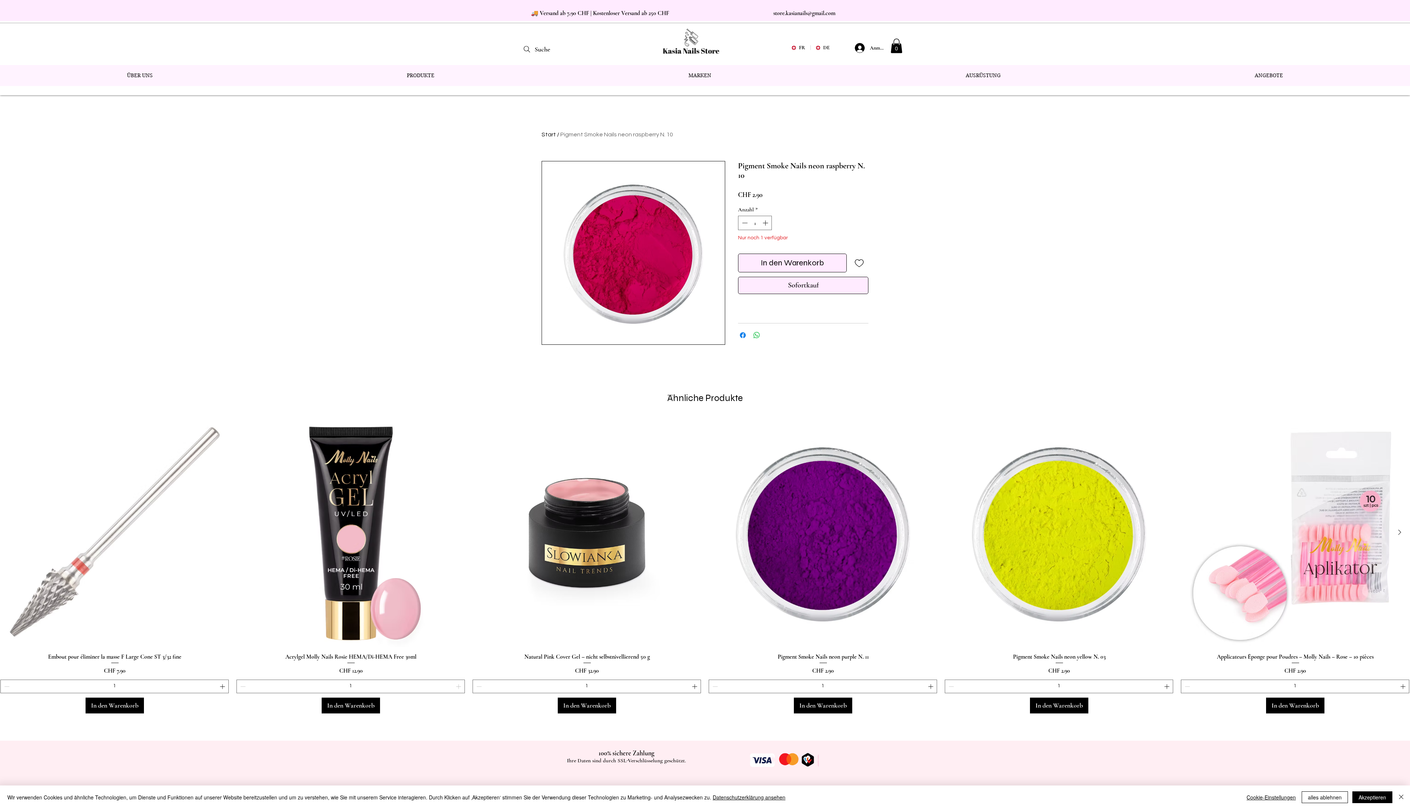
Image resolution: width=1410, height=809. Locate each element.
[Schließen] (1401, 797)
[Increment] (766, 223)
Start (549, 134)
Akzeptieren (1372, 797)
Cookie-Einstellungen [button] (1271, 797)
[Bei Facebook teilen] (742, 335)
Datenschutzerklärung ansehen (749, 797)
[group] (705, 566)
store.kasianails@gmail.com (804, 13)
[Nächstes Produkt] (1399, 532)
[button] (896, 46)
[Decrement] (744, 223)
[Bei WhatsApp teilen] (756, 335)
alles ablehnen (1325, 797)
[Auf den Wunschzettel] (859, 263)
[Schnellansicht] (114, 532)
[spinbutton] (755, 223)
